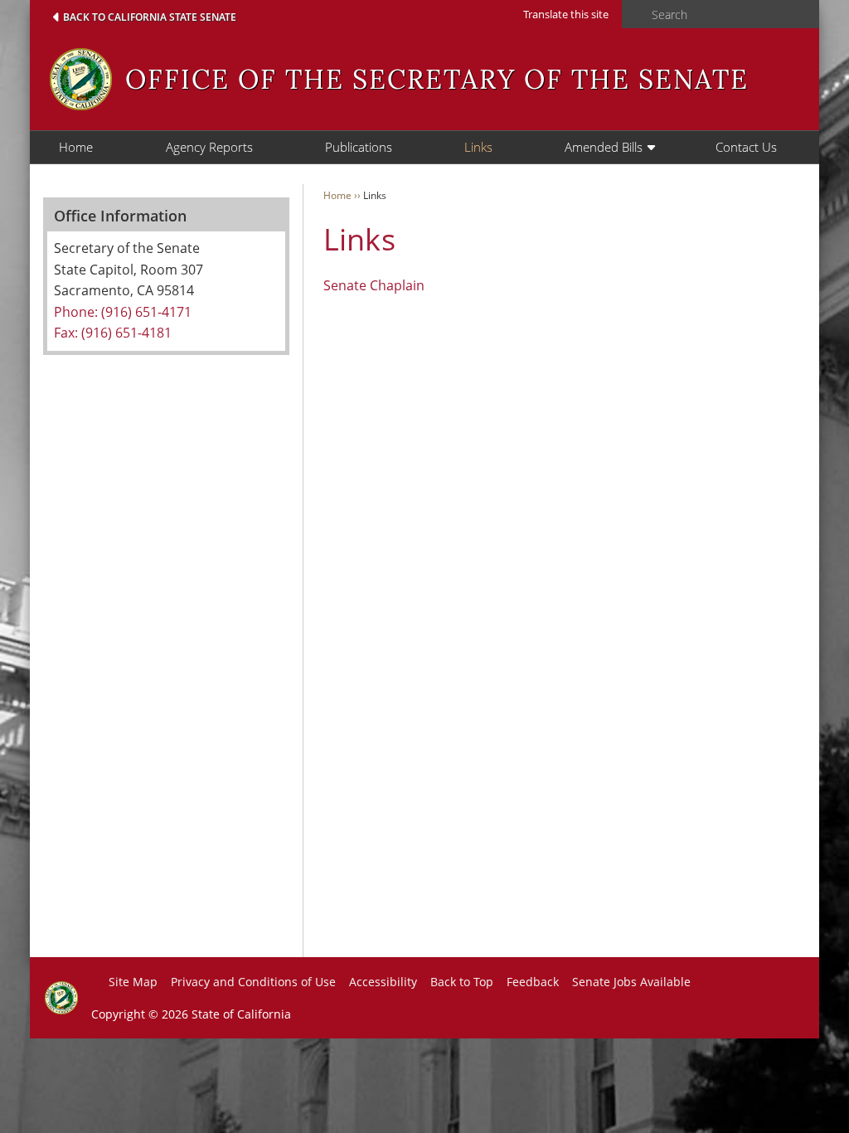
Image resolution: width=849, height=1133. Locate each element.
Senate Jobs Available (631, 982)
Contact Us (746, 147)
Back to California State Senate (149, 17)
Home (76, 147)
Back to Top (461, 982)
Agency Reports (209, 147)
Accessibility (383, 982)
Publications (358, 147)
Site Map (133, 982)
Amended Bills (604, 147)
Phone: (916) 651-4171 (123, 312)
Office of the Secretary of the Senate (437, 79)
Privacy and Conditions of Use (253, 982)
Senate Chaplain (373, 285)
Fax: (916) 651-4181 (113, 332)
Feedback (533, 982)
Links (478, 147)
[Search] (632, 15)
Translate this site (566, 14)
